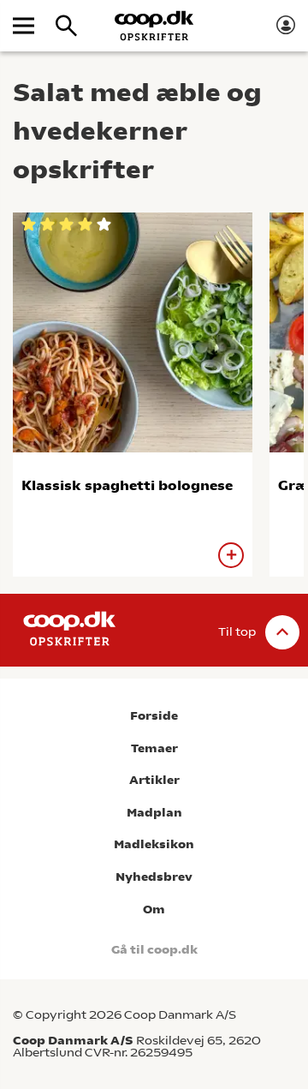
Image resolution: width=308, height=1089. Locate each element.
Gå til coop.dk (154, 949)
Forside (154, 716)
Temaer (154, 748)
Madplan (154, 812)
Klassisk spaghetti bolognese (127, 485)
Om (154, 909)
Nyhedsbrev (154, 877)
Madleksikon (154, 844)
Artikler (154, 780)
